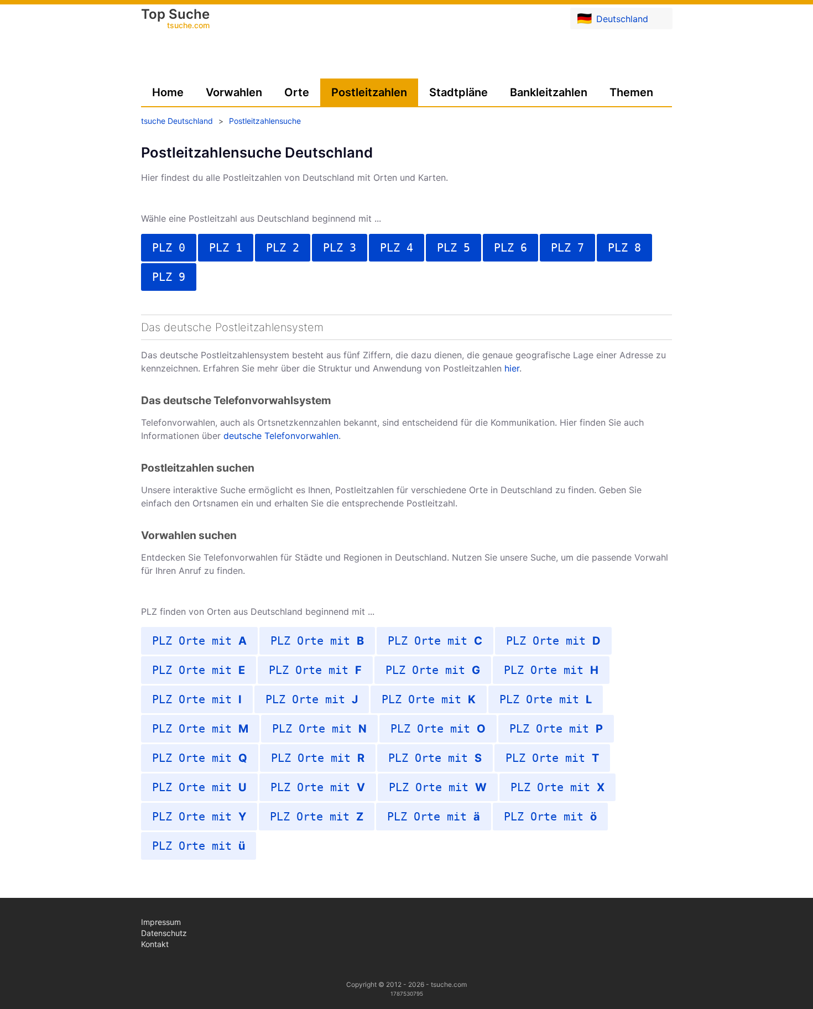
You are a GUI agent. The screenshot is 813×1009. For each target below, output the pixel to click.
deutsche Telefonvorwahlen (280, 435)
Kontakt (155, 944)
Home (168, 92)
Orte (296, 92)
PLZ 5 (453, 247)
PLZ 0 (168, 247)
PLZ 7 (567, 247)
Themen (631, 92)
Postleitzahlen (369, 92)
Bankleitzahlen (548, 92)
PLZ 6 (510, 247)
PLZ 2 (282, 247)
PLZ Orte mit (199, 640)
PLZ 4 (396, 247)
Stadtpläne (458, 92)
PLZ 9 (168, 277)
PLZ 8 (624, 247)
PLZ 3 (339, 247)
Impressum (161, 922)
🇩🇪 (612, 18)
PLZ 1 (225, 247)
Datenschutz (164, 933)
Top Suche (175, 19)
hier (511, 368)
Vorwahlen (234, 92)
